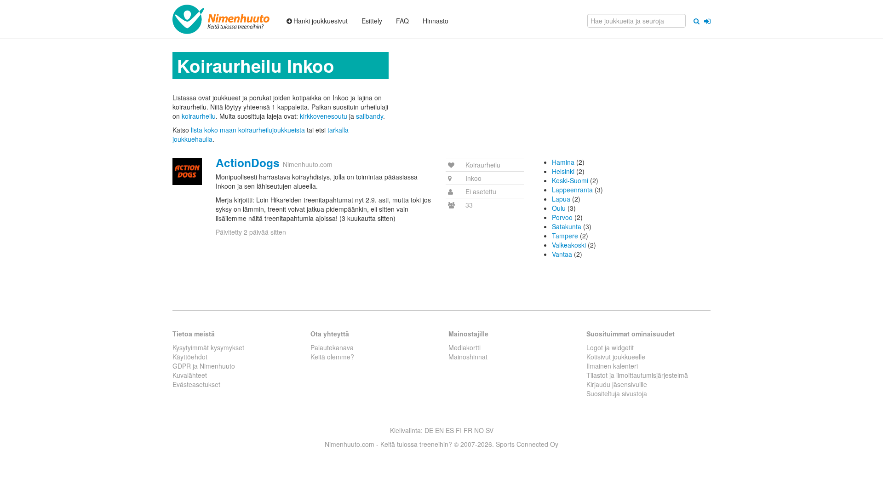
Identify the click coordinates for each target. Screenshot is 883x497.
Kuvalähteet (189, 375)
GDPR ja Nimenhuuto (203, 365)
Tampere (565, 235)
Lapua (561, 198)
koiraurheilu (199, 116)
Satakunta (566, 226)
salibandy (369, 116)
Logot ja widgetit (610, 347)
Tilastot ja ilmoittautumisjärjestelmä (637, 375)
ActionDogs (248, 162)
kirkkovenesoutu (323, 116)
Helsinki (563, 171)
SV (489, 430)
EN (439, 430)
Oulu (559, 208)
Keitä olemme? (332, 356)
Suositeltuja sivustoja (616, 393)
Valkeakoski (569, 244)
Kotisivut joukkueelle (615, 356)
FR (468, 430)
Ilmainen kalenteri (612, 365)
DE (428, 430)
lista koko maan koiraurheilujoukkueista (248, 129)
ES (450, 430)
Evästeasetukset (196, 384)
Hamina (563, 162)
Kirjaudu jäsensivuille (616, 384)
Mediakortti (464, 347)
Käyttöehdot (189, 356)
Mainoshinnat (467, 356)
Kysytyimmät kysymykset (208, 347)
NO (479, 430)
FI (459, 430)
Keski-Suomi (570, 180)
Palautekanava (332, 347)
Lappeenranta (572, 189)
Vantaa (562, 254)
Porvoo (562, 217)
